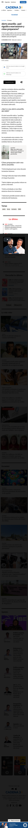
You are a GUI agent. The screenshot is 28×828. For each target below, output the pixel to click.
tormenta (14, 209)
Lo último (13, 219)
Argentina (9, 10)
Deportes (7, 2)
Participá (23, 2)
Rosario (23, 10)
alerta (3, 209)
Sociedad (4, 20)
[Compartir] (21, 82)
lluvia (8, 209)
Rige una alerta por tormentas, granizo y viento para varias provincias (17, 152)
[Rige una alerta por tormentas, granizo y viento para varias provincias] (5, 152)
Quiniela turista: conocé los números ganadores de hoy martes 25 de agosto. (13, 227)
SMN (19, 209)
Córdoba (16, 10)
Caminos (13, 2)
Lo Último (3, 10)
